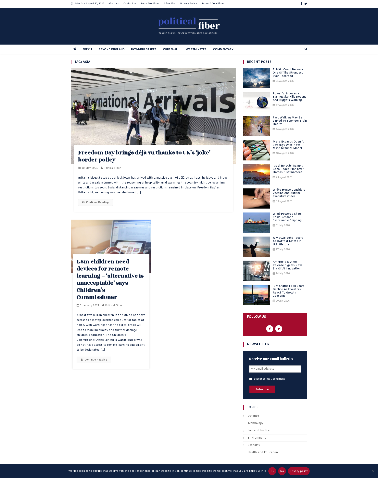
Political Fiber (112, 168)
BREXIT (87, 49)
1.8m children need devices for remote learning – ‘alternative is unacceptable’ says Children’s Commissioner (110, 279)
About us (113, 3)
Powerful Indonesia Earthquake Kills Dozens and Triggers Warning (289, 97)
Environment (257, 438)
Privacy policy (299, 471)
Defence (253, 416)
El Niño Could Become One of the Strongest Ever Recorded (288, 73)
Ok (272, 471)
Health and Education (263, 452)
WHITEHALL (171, 49)
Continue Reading (97, 202)
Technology (255, 423)
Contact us (129, 3)
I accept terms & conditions (269, 379)
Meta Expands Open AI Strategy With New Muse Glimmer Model (288, 145)
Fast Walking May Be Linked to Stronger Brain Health (290, 121)
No (282, 471)
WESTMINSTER (196, 49)
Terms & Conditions (213, 3)
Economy (254, 445)
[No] (373, 471)
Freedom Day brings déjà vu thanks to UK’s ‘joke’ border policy (144, 156)
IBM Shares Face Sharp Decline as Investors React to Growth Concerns (289, 291)
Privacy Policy (188, 3)
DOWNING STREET (144, 49)
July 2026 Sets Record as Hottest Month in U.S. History (288, 241)
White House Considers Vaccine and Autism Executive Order (289, 193)
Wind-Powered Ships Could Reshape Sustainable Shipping (287, 217)
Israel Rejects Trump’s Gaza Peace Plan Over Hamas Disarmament (288, 169)
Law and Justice (259, 430)
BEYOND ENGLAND (112, 49)
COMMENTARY (223, 49)
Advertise (169, 3)
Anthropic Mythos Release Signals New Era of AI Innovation (287, 265)
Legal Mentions (150, 3)
